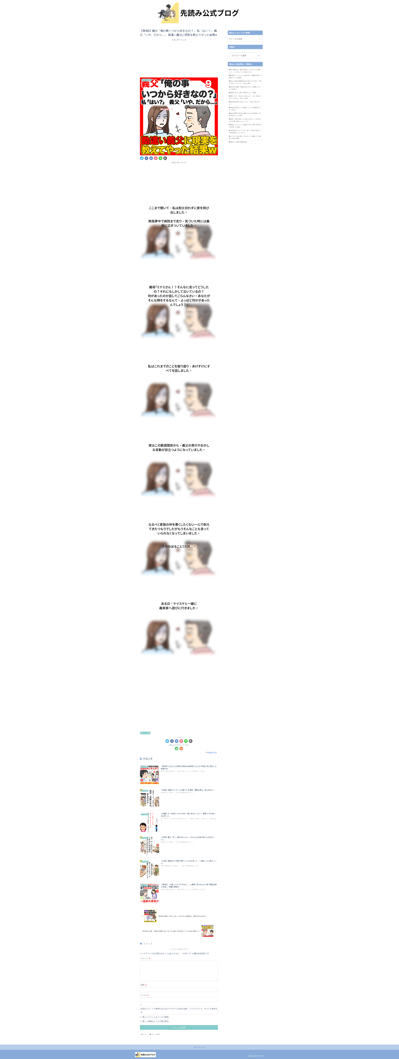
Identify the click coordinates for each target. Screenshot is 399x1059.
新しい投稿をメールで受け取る (155, 1021)
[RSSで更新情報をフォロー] (181, 748)
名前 (144, 985)
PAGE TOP (200, 1047)
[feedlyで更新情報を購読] (176, 748)
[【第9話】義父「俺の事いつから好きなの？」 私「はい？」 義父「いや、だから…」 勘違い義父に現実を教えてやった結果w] (151, 158)
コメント (145, 958)
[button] (260, 39)
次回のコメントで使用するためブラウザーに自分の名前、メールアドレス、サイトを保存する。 (179, 1010)
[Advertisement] (179, 59)
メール (145, 995)
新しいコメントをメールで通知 (155, 1017)
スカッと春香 (146, 733)
